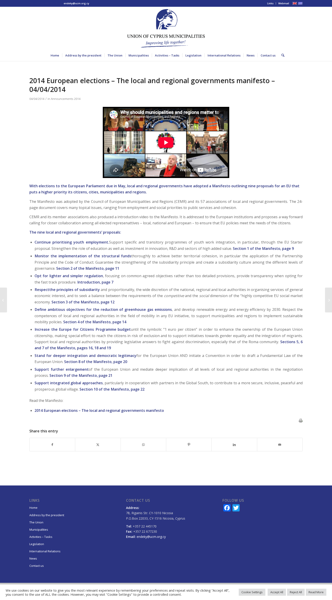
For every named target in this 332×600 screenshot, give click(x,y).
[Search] (281, 55)
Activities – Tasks (40, 537)
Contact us (36, 566)
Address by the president (46, 515)
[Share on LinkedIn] (234, 444)
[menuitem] (270, 3)
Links (270, 3)
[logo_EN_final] (166, 28)
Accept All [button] (276, 592)
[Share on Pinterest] (188, 444)
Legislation (36, 544)
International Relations (45, 551)
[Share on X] (97, 444)
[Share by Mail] (279, 444)
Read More (316, 592)
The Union (36, 522)
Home (33, 508)
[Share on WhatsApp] (143, 444)
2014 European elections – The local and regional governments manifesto (99, 410)
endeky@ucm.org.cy (76, 3)
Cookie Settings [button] (252, 592)
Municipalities (38, 529)
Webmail (283, 3)
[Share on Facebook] (52, 444)
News (33, 558)
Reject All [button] (296, 592)
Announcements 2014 (65, 99)
